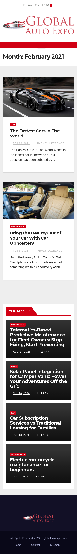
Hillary (43, 351)
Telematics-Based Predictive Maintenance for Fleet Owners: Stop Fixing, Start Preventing (37, 337)
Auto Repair (17, 226)
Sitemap (55, 544)
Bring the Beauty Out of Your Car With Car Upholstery (35, 238)
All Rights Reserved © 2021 (27, 538)
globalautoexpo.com (55, 538)
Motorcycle (18, 454)
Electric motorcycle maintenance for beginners (32, 464)
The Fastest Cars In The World (35, 133)
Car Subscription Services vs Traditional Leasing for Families (35, 423)
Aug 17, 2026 (22, 351)
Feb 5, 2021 (20, 250)
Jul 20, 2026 (21, 393)
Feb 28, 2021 (21, 143)
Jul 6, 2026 (20, 476)
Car (13, 124)
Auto (14, 366)
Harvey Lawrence (50, 143)
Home (17, 544)
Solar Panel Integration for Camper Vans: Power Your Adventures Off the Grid (38, 379)
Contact (35, 544)
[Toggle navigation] (41, 45)
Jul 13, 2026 (21, 435)
